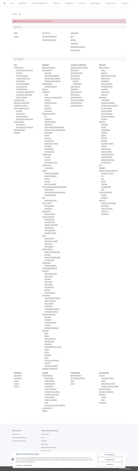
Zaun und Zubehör (50, 184)
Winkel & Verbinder (50, 103)
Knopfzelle (47, 73)
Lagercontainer (75, 86)
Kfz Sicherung (20, 113)
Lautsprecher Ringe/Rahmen (25, 92)
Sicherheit (45, 271)
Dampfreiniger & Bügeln (52, 298)
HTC (102, 176)
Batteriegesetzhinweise (78, 47)
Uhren (46, 402)
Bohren (46, 336)
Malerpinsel (48, 244)
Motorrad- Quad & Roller (21, 103)
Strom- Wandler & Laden (21, 108)
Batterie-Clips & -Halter (108, 75)
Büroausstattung (49, 214)
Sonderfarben (77, 84)
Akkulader (104, 94)
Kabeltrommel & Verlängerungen (54, 130)
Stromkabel (48, 146)
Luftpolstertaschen (50, 322)
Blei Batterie (105, 81)
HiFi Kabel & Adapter (107, 116)
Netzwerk (104, 138)
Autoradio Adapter (22, 75)
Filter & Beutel (48, 303)
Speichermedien (106, 151)
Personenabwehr (49, 292)
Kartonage (47, 317)
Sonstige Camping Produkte (110, 386)
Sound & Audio (106, 149)
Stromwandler (48, 149)
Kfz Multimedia (18, 67)
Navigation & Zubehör (21, 105)
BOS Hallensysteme (77, 73)
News (15, 33)
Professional (48, 208)
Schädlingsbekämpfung (49, 268)
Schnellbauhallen (76, 97)
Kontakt (16, 36)
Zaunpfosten (18, 378)
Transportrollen (49, 260)
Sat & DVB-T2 (105, 206)
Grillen (103, 381)
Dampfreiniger (49, 378)
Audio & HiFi (103, 97)
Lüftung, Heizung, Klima (51, 391)
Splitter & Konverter (107, 154)
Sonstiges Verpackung (51, 328)
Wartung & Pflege (19, 130)
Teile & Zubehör (19, 121)
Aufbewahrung (49, 287)
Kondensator (48, 132)
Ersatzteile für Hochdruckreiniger (54, 192)
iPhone (103, 181)
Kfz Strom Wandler (22, 116)
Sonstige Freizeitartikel (106, 391)
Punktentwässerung (50, 162)
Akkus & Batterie (104, 67)
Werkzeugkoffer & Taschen (52, 347)
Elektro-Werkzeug (49, 338)
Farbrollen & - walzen (51, 241)
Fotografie (102, 168)
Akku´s (103, 70)
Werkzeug (17, 132)
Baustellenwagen (76, 375)
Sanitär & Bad (46, 263)
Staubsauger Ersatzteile (51, 309)
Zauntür (16, 383)
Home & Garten (49, 206)
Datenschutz (28, 465)
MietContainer (75, 94)
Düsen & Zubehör (50, 300)
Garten (44, 170)
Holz (43, 197)
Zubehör (75, 81)
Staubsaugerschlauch (51, 311)
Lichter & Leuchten (48, 216)
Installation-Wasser (50, 265)
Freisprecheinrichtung (23, 78)
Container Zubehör (77, 105)
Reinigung (47, 355)
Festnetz (103, 195)
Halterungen (105, 100)
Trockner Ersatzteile (50, 400)
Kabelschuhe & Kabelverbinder (54, 127)
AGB (72, 36)
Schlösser (47, 290)
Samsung (104, 184)
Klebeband (47, 319)
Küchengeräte (48, 386)
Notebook (104, 140)
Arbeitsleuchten (49, 219)
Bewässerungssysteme (51, 173)
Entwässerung (46, 154)
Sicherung (47, 138)
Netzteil (46, 135)
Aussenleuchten (49, 222)
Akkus (46, 333)
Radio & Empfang (106, 113)
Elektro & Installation (48, 113)
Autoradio (19, 73)
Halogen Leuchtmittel (51, 225)
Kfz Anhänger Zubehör (78, 378)
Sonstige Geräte (106, 187)
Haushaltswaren (47, 408)
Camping (102, 375)
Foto (100, 165)
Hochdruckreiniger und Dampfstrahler (54, 187)
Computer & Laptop (107, 173)
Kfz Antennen (20, 81)
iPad (102, 178)
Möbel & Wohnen (47, 249)
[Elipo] (5, 3)
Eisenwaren (46, 92)
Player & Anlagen (106, 111)
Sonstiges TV (105, 214)
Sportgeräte (102, 402)
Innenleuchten (49, 227)
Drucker (103, 127)
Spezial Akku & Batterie (51, 75)
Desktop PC (104, 124)
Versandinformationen (49, 40)
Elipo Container (75, 78)
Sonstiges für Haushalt (51, 394)
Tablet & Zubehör (106, 157)
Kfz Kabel (19, 111)
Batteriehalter (105, 78)
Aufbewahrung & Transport (79, 67)
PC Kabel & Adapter (107, 143)
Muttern (47, 105)
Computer (102, 121)
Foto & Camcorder (106, 84)
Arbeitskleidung (47, 84)
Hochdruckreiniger (50, 195)
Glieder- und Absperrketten (53, 97)
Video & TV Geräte (106, 208)
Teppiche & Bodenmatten (52, 257)
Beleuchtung (48, 276)
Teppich (44, 410)
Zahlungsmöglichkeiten (49, 36)
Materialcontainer (76, 92)
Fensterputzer (48, 168)
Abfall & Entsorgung (48, 67)
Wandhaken (48, 111)
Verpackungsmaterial (49, 314)
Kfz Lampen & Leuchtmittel (24, 127)
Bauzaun (45, 89)
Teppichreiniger (49, 397)
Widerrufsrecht (75, 50)
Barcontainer (75, 70)
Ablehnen (110, 464)
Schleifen (47, 363)
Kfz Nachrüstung (19, 100)
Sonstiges (47, 100)
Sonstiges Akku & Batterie (52, 81)
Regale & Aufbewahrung (52, 252)
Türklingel (47, 279)
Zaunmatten (18, 375)
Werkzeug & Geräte (50, 200)
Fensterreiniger (49, 381)
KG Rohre (47, 159)
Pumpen (47, 178)
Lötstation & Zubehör (51, 366)
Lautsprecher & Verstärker (109, 105)
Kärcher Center (47, 203)
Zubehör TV (104, 211)
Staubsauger (46, 295)
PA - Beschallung (106, 108)
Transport (47, 325)
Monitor (103, 135)
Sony (102, 189)
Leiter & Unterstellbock (51, 360)
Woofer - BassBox (21, 97)
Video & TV (102, 200)
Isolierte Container (76, 103)
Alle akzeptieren (110, 454)
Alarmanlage (48, 284)
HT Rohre (47, 157)
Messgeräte (48, 344)
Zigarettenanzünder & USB (24, 119)
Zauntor (16, 381)
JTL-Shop (128, 468)
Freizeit (103, 397)
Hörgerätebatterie (106, 86)
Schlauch (47, 181)
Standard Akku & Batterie (52, 78)
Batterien (104, 73)
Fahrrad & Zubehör (105, 389)
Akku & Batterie (47, 70)
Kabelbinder (48, 124)
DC (45, 116)
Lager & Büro (46, 211)
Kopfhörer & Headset (107, 103)
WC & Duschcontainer (77, 100)
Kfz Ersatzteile (20, 124)
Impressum (19, 465)
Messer (46, 352)
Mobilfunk (104, 197)
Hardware (104, 132)
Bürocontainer (75, 75)
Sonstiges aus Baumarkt (49, 368)
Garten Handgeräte (50, 176)
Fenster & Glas (46, 165)
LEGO (103, 400)
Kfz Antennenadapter (23, 84)
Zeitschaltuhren (49, 151)
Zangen (46, 349)
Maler (44, 235)
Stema (73, 383)
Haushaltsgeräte (47, 375)
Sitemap (73, 40)
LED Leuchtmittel (49, 230)
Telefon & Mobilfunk (105, 192)
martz (72, 381)
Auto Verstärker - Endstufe (24, 70)
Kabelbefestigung (50, 121)
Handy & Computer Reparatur (108, 170)
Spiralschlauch (49, 140)
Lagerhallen (74, 89)
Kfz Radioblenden (21, 89)
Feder (46, 94)
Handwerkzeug (49, 341)
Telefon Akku (105, 92)
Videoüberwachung (50, 273)
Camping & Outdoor (107, 378)
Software (104, 146)
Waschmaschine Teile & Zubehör (54, 405)
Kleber (46, 357)
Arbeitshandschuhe (50, 86)
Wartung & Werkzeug (108, 159)
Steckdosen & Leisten (51, 143)
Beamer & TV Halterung (108, 203)
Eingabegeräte (105, 130)
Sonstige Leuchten (50, 233)
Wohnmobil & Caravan (108, 383)
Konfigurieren (110, 459)
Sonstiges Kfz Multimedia (24, 94)
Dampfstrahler (49, 189)
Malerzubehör (48, 246)
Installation (48, 119)
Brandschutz (48, 281)
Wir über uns (46, 33)
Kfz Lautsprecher (21, 86)
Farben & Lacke (49, 238)
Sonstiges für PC (106, 162)
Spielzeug (102, 394)
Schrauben (47, 108)
